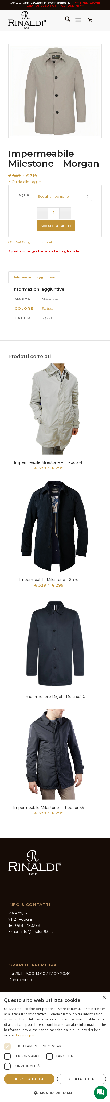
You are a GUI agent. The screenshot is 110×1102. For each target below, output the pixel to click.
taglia (23, 195)
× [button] (104, 998)
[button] (55, 1093)
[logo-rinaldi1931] (45, 20)
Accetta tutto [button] (29, 1079)
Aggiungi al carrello (56, 226)
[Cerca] (65, 20)
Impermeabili (46, 242)
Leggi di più (25, 1035)
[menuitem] (65, 20)
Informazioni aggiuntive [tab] (34, 277)
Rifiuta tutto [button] (81, 1079)
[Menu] (78, 20)
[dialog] (55, 1047)
